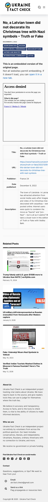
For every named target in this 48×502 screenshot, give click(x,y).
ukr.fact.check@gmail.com (22, 482)
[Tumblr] (28, 459)
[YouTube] (20, 459)
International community (15, 56)
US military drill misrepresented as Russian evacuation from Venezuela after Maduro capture (22, 314)
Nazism (22, 45)
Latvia (31, 56)
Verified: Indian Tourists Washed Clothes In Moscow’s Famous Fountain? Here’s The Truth (22, 366)
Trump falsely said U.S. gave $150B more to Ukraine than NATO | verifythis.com (22, 275)
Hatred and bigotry (12, 52)
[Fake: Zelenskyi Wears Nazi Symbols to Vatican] (24, 337)
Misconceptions (34, 49)
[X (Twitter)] (4, 459)
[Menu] (44, 7)
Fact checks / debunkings (15, 49)
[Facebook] (8, 459)
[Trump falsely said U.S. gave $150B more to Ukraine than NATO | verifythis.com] (24, 259)
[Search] (39, 7)
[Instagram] (12, 459)
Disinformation (10, 45)
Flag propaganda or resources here (26, 490)
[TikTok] (16, 459)
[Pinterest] (24, 459)
